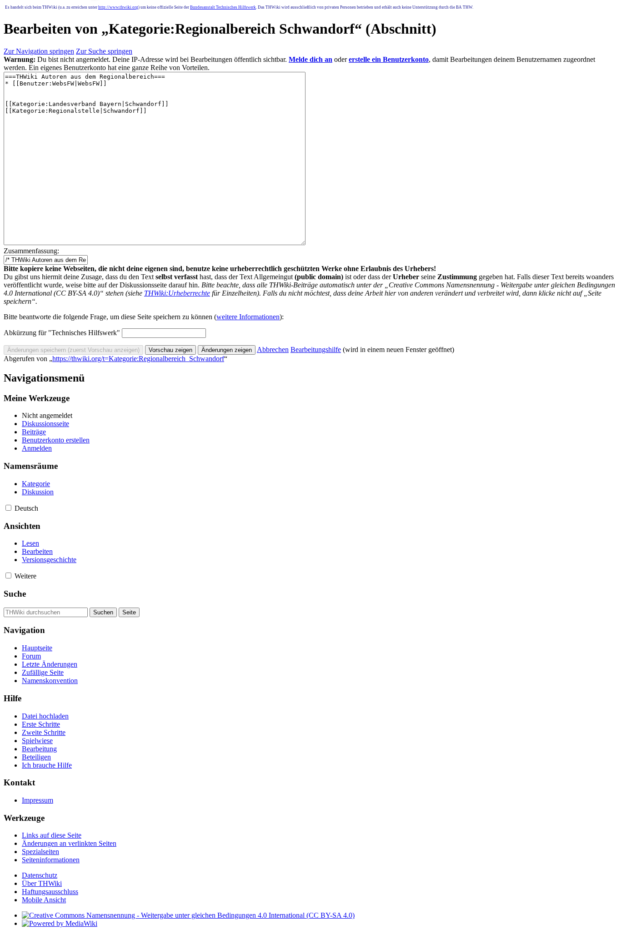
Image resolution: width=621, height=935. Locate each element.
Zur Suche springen (104, 51)
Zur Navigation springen (39, 51)
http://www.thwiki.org (118, 7)
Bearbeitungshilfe (315, 349)
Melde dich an (310, 59)
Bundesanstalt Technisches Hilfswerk (223, 7)
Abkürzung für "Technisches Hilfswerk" (62, 333)
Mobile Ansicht (44, 900)
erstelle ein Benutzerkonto (389, 59)
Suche (15, 593)
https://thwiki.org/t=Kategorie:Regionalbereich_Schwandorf (138, 358)
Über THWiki (42, 883)
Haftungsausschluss (50, 891)
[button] (273, 349)
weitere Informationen (248, 317)
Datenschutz (39, 875)
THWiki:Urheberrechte (177, 293)
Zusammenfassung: (31, 251)
